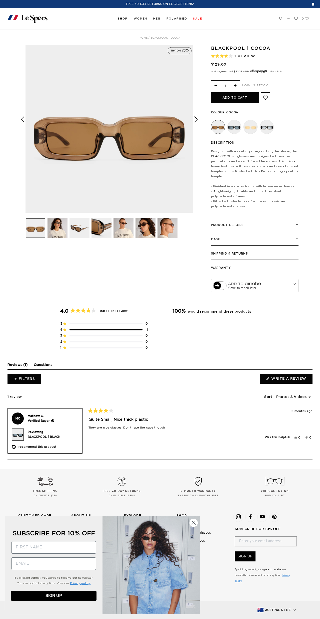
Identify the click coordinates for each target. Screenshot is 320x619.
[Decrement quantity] (215, 86)
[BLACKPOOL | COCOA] (218, 127)
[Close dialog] (193, 522)
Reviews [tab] (18, 366)
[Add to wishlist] (265, 97)
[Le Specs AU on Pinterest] (274, 517)
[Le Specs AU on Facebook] (250, 517)
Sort (268, 397)
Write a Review (291, 380)
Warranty (221, 267)
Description (222, 142)
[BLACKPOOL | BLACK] (234, 127)
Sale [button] (197, 18)
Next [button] (196, 132)
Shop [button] (123, 18)
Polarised (176, 18)
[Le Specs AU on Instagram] (238, 517)
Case (215, 239)
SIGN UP (245, 556)
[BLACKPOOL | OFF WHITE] (250, 127)
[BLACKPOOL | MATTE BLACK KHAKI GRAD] (267, 127)
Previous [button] (23, 132)
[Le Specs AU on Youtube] (262, 517)
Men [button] (156, 18)
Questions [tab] (43, 366)
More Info (276, 71)
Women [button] (140, 18)
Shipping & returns (229, 253)
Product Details (227, 225)
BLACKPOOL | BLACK (44, 436)
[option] (109, 129)
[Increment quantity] (235, 86)
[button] (281, 19)
